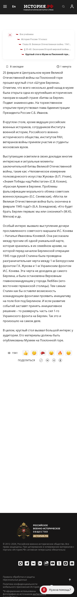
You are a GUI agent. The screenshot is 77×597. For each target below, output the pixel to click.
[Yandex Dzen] (65, 563)
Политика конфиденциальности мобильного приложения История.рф (23, 585)
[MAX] (20, 563)
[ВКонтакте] (33, 563)
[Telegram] (27, 563)
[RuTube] (46, 563)
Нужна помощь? (60, 589)
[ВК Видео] (40, 563)
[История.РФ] (38, 7)
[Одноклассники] (59, 563)
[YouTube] (52, 563)
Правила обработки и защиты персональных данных (19, 578)
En (14, 6)
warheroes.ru (39, 594)
